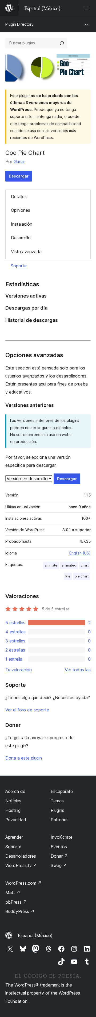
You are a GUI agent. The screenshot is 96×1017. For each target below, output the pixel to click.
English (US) (80, 553)
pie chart (82, 576)
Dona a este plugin (23, 758)
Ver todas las (78, 669)
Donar (59, 856)
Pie (67, 576)
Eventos (59, 846)
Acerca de (15, 791)
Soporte (19, 265)
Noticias (13, 800)
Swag (59, 865)
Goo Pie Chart (25, 152)
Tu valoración (18, 669)
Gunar (19, 161)
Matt (12, 892)
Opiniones (20, 210)
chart (85, 565)
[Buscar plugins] (62, 43)
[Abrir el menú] (87, 8)
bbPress (16, 902)
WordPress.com (23, 883)
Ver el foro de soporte (27, 709)
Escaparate (62, 791)
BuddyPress (19, 911)
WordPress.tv (21, 865)
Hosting (13, 810)
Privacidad (15, 819)
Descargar (19, 176)
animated (69, 565)
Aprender (14, 837)
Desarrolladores (20, 856)
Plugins (57, 810)
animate (51, 565)
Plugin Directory (19, 24)
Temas (57, 800)
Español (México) (35, 935)
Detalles (19, 196)
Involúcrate (62, 837)
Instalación (21, 224)
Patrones (60, 819)
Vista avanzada (26, 251)
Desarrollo (21, 237)
